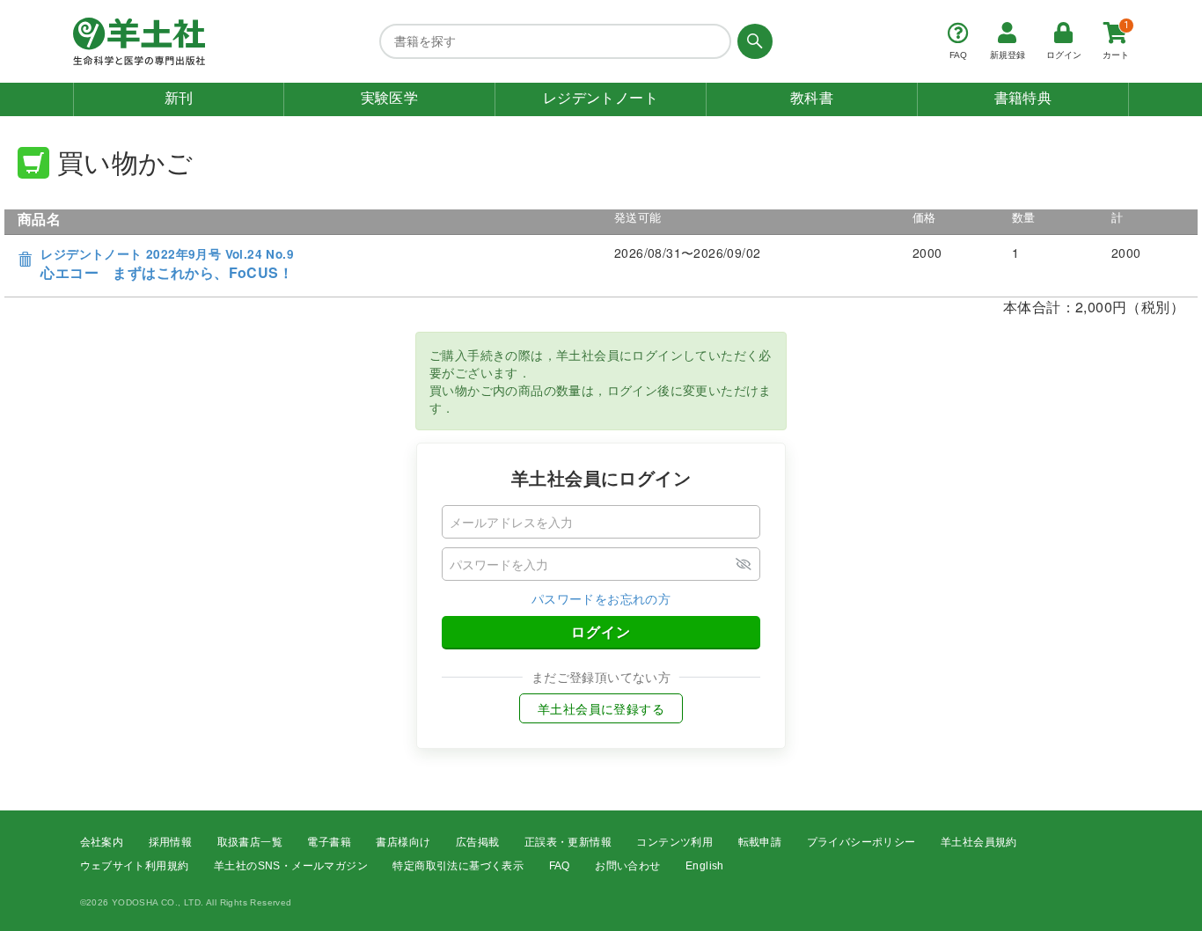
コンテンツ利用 (674, 842)
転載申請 (760, 842)
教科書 (811, 98)
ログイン (601, 631)
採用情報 (171, 842)
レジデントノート (600, 98)
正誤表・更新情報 (568, 842)
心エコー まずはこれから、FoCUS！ (167, 264)
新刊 (179, 98)
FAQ (559, 866)
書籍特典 (1023, 98)
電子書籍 (329, 842)
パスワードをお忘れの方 (601, 598)
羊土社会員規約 (979, 842)
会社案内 (102, 842)
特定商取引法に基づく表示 (458, 866)
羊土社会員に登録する (601, 708)
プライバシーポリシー (861, 842)
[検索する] (752, 41)
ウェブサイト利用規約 (134, 866)
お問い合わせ (627, 866)
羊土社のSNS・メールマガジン (291, 866)
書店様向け (403, 842)
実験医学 (390, 98)
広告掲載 (478, 842)
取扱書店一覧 (249, 842)
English (704, 866)
